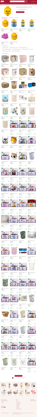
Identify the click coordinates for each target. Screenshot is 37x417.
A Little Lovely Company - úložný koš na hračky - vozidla (17, 367)
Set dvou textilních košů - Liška (23, 103)
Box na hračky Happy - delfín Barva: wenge (15, 272)
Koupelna (22, 3)
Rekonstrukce (15, 3)
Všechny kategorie (33, 3)
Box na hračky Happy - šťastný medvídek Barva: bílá (8, 351)
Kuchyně (19, 3)
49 (17, 68)
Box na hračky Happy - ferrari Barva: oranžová (16, 177)
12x (31, 63)
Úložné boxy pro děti (6, 5)
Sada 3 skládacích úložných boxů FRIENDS (24, 90)
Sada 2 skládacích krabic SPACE (32, 90)
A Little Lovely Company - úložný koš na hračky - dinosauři (26, 116)
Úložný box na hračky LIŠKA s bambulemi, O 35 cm (16, 77)
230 (8, 55)
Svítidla (11, 3)
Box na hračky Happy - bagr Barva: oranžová (24, 161)
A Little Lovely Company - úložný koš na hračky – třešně (17, 256)
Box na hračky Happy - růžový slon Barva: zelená (25, 177)
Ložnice (28, 3)
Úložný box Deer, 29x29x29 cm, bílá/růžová (7, 77)
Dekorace (5, 3)
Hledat (26, 1)
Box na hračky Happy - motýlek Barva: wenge (7, 240)
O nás (17, 400)
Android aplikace (34, 400)
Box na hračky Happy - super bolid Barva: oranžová (16, 193)
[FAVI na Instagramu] (3, 407)
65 (8, 68)
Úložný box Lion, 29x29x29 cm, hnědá (15, 64)
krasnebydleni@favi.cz (5, 400)
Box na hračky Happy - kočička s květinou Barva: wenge (26, 193)
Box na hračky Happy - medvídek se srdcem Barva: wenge (8, 161)
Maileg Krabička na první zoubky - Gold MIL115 (7, 90)
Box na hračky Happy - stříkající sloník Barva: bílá (16, 335)
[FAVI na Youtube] (4, 407)
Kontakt (3, 401)
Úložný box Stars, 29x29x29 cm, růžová (24, 64)
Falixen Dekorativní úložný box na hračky (24, 256)
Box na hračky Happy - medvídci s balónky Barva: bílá (17, 288)
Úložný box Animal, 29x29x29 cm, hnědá (24, 77)
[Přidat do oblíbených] (17, 19)
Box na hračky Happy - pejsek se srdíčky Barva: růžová (8, 177)
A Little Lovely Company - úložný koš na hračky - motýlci (17, 103)
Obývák (26, 3)
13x (22, 63)
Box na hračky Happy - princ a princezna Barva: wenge (17, 351)
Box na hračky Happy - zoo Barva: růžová (24, 145)
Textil (8, 3)
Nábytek (2, 3)
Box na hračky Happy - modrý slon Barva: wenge (16, 240)
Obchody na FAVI (18, 401)
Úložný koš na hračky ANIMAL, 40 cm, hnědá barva (16, 90)
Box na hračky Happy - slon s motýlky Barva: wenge (8, 193)
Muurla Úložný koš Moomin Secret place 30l (7, 145)
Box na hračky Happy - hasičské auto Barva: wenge (25, 351)
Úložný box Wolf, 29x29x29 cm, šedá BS (6, 64)
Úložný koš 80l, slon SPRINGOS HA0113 (24, 367)
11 (8, 136)
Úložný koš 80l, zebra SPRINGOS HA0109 (6, 103)
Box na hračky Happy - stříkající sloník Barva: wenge (25, 288)
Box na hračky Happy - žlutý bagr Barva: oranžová (7, 335)
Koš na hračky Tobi (30, 161)
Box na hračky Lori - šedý (31, 240)
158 (17, 55)
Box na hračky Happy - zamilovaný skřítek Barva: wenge (26, 272)
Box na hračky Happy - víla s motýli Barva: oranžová (8, 256)
